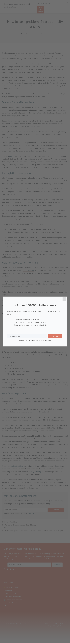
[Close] (64, 299)
